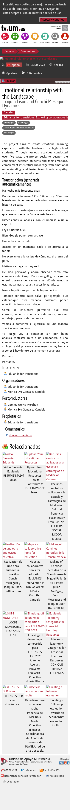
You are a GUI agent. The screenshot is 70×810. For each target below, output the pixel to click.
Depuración (13, 781)
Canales (9, 51)
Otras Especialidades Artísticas (19, 127)
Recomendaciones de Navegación (22, 775)
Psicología (23, 122)
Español (15, 65)
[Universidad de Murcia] (56, 28)
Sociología (9, 132)
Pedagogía (9, 122)
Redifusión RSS (51, 770)
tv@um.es (30, 770)
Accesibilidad (57, 775)
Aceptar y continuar (53, 19)
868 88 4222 (10, 770)
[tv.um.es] (13, 28)
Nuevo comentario (20, 435)
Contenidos (28, 51)
